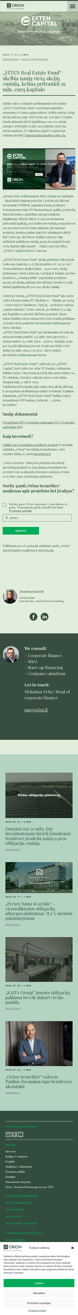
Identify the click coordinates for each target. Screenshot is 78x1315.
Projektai (10, 1161)
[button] (72, 1248)
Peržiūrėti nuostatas (39, 1303)
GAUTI (20, 531)
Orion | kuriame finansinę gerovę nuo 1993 (29, 1187)
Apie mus (10, 1151)
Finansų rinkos (14, 1209)
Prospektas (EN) (13, 422)
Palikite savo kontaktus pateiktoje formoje (30, 445)
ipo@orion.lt (42, 454)
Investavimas (11, 59)
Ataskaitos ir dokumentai (18, 1166)
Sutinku (39, 1283)
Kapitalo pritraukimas (34, 59)
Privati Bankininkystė (18, 1202)
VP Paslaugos (13, 1216)
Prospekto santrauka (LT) (43, 422)
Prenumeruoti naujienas (18, 1182)
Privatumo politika (37, 1310)
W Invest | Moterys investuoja (23, 1233)
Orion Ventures (15, 1240)
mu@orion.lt (36, 709)
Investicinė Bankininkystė (21, 1195)
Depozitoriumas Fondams (21, 1223)
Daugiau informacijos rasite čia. (45, 135)
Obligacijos (12, 850)
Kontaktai (10, 1177)
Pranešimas (12, 1093)
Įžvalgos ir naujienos (16, 1156)
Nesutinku (39, 1293)
